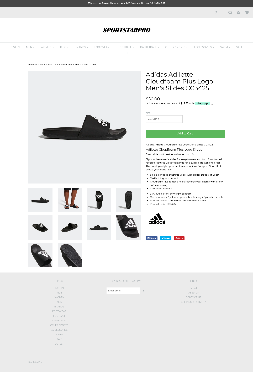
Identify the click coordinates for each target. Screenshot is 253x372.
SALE (239, 47)
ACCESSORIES (59, 329)
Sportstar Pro (35, 362)
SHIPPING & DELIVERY (193, 301)
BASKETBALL (59, 320)
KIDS (59, 301)
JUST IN (15, 47)
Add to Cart (185, 133)
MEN (59, 292)
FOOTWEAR (59, 311)
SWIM (59, 334)
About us (193, 292)
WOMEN (59, 297)
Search (194, 288)
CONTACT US (193, 297)
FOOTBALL (59, 315)
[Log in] (236, 12)
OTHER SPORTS (59, 325)
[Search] (228, 12)
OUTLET (59, 343)
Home (31, 64)
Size (148, 113)
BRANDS (59, 306)
